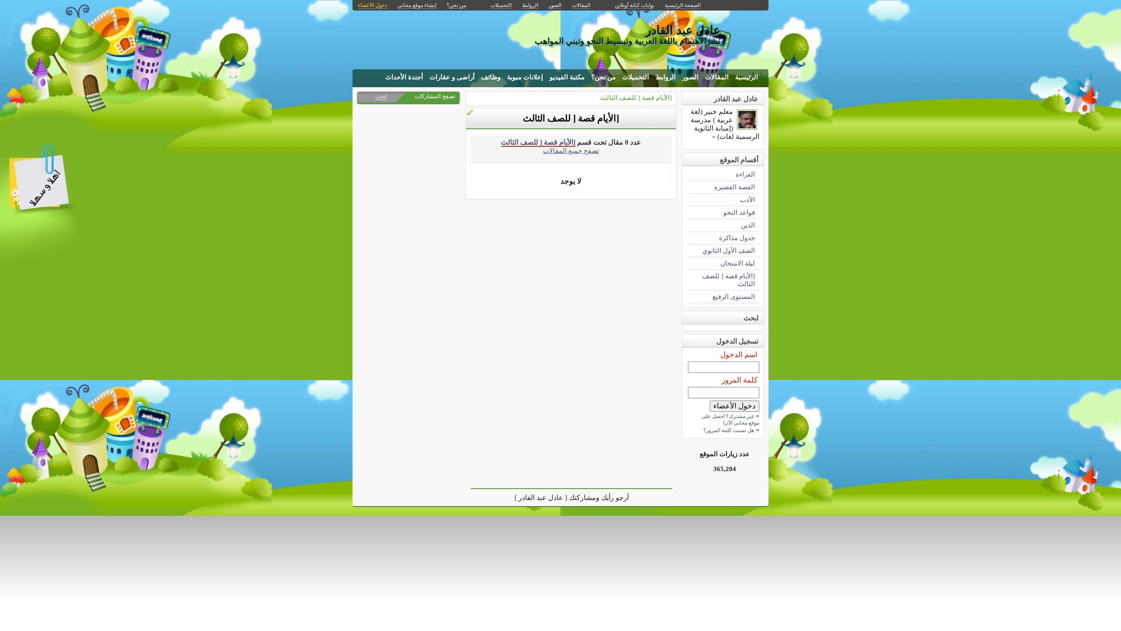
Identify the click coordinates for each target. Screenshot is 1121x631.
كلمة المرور (740, 380)
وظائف (491, 77)
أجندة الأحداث (404, 77)
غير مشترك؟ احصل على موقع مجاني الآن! (730, 419)
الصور (690, 77)
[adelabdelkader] (747, 127)
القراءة (745, 174)
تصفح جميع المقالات (571, 150)
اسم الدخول (739, 355)
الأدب (747, 199)
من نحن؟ (603, 77)
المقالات (717, 77)
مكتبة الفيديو (567, 77)
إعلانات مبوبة (525, 77)
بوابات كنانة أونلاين (634, 5)
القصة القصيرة (734, 187)
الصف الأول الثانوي (728, 250)
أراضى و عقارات (452, 77)
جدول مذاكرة (737, 237)
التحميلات (635, 77)
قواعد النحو (739, 212)
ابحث (381, 96)
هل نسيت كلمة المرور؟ (728, 430)
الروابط (666, 77)
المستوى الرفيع (733, 296)
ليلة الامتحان (737, 263)
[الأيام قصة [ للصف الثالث (636, 97)
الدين (748, 225)
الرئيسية (746, 77)
